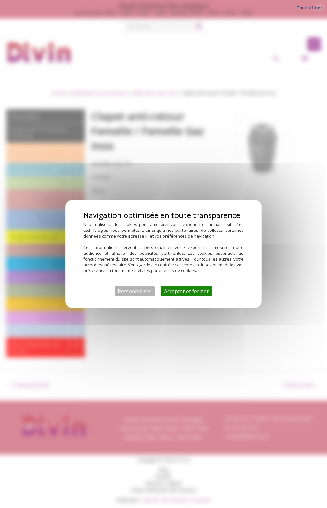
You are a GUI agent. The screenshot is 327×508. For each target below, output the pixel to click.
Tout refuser (309, 8)
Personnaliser (134, 291)
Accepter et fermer (186, 291)
